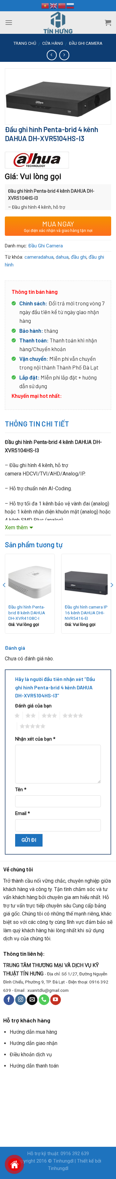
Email (22, 813)
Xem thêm (16, 527)
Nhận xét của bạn (35, 739)
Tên (20, 789)
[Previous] (4, 598)
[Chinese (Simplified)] (62, 5)
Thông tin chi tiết (37, 423)
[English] (54, 5)
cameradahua (38, 257)
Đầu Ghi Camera (85, 43)
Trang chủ (25, 43)
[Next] (111, 598)
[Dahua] (37, 160)
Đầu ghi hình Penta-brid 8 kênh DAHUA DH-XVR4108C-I (26, 612)
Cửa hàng (52, 43)
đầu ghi (78, 257)
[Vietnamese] (45, 5)
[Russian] (70, 5)
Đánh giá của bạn (33, 706)
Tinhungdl (63, 1161)
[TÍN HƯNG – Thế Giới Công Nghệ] (58, 22)
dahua (62, 257)
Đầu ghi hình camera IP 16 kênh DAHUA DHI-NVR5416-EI (86, 612)
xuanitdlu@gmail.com (48, 990)
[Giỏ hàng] (108, 22)
